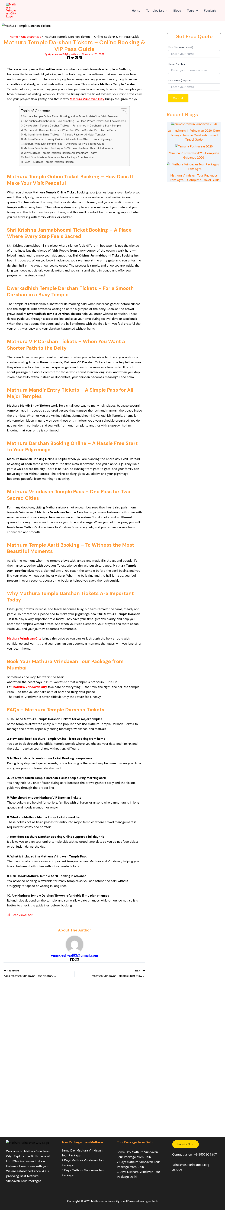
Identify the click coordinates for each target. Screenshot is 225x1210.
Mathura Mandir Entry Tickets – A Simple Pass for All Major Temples (65, 134)
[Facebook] (68, 58)
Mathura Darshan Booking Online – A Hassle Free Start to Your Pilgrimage (68, 139)
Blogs (177, 11)
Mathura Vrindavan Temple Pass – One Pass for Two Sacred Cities (64, 144)
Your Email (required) (180, 80)
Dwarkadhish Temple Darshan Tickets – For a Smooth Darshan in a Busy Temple (72, 125)
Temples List (155, 11)
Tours (190, 11)
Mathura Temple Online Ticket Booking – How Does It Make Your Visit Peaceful (70, 116)
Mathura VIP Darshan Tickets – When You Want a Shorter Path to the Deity (70, 130)
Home (136, 11)
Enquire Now (186, 1144)
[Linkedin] (80, 58)
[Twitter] (72, 58)
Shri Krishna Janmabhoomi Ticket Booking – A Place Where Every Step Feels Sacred (75, 121)
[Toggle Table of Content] (122, 111)
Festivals (210, 11)
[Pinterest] (76, 58)
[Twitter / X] (74, 960)
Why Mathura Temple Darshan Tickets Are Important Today (60, 153)
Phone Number (176, 64)
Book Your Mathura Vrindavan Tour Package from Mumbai (59, 157)
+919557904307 (205, 1154)
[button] (165, 10)
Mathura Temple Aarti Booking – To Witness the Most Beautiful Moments (68, 148)
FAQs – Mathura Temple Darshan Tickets (49, 162)
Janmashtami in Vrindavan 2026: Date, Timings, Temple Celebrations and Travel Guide (194, 135)
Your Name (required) (180, 47)
